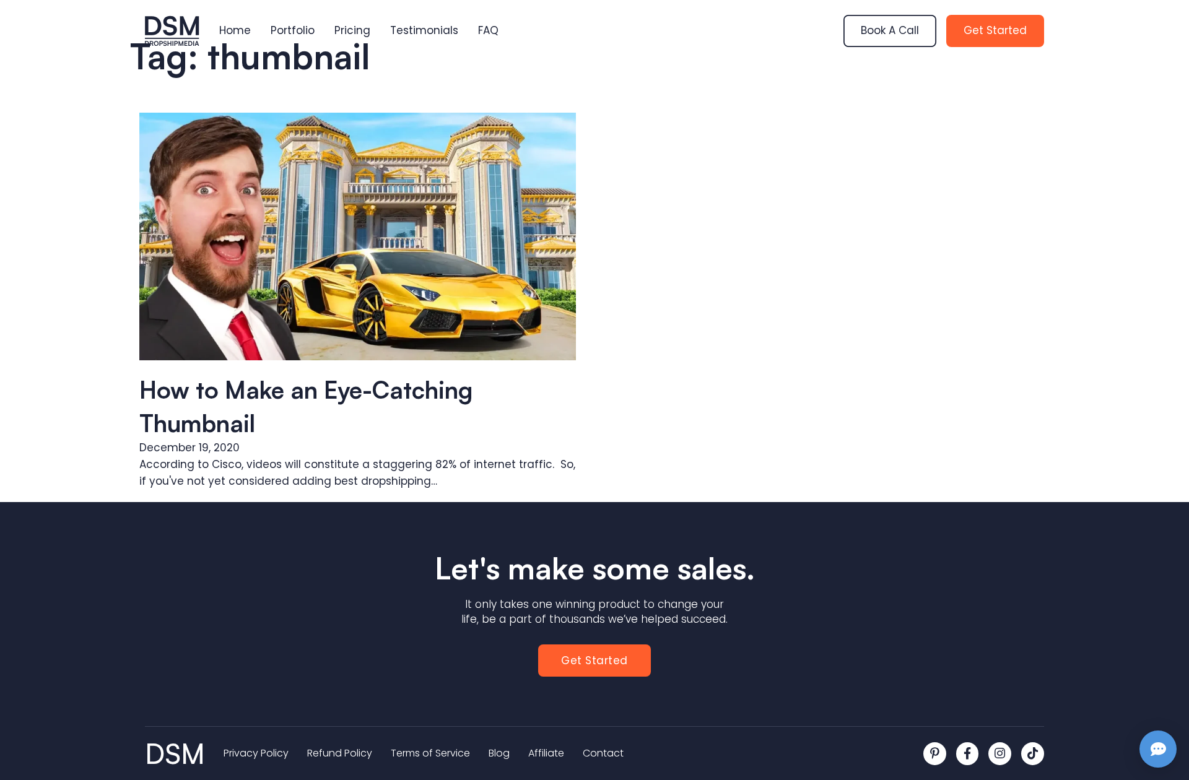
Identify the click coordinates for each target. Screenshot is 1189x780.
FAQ (488, 31)
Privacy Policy (256, 753)
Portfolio (293, 31)
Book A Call (890, 30)
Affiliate (546, 753)
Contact (603, 753)
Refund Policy (339, 753)
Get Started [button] (594, 660)
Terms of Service (430, 753)
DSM (175, 754)
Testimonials (424, 31)
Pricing (352, 31)
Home (235, 31)
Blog (499, 753)
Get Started (995, 30)
